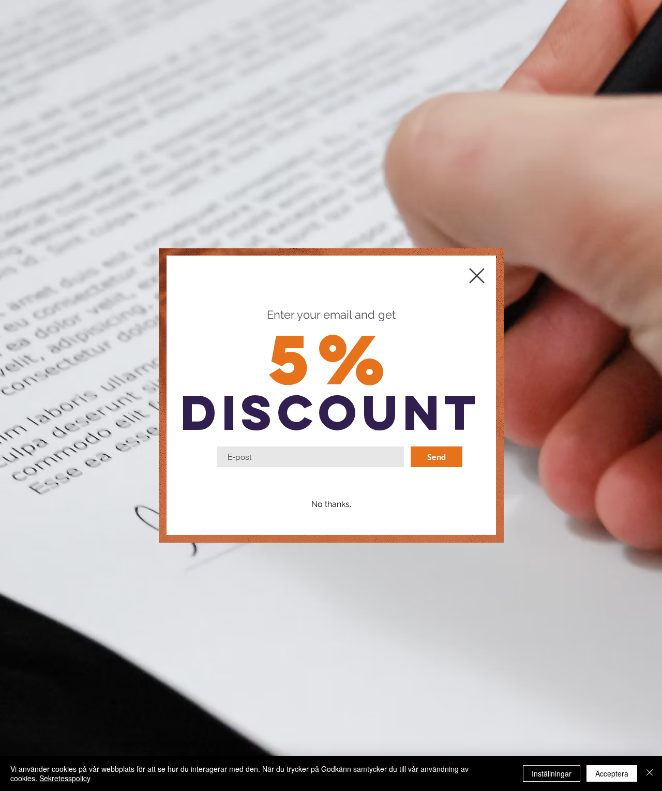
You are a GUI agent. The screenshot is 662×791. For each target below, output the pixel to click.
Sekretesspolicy (65, 778)
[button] (331, 504)
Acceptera (611, 773)
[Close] (649, 773)
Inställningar (551, 773)
